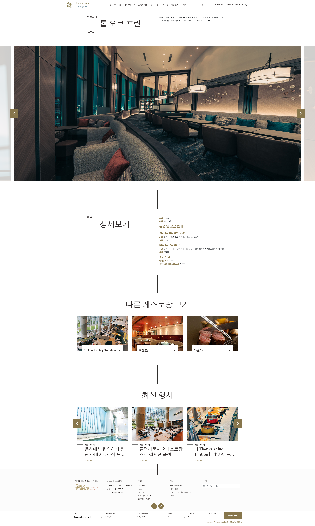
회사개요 (142, 485)
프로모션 (164, 5)
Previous (14, 113)
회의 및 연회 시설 (141, 5)
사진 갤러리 (175, 5)
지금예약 (88, 460)
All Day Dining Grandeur (100, 350)
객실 (109, 5)
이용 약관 (174, 489)
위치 (185, 5)
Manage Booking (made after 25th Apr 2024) (224, 522)
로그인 (244, 5)
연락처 (172, 496)
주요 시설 (154, 5)
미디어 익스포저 (145, 496)
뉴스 (140, 489)
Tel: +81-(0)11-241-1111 (116, 492)
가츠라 (198, 350)
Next (301, 113)
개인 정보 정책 (176, 485)
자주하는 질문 (144, 499)
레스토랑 (127, 5)
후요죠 (143, 350)
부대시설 (117, 5)
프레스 (141, 492)
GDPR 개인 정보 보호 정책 (181, 492)
